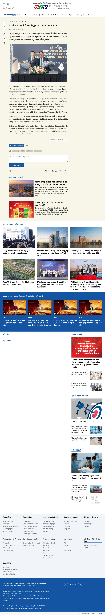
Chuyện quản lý (48, 529)
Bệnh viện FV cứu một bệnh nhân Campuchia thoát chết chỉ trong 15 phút (86, 477)
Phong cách (6, 543)
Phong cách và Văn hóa (85, 15)
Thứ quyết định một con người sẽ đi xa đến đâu (79, 439)
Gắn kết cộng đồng (29, 545)
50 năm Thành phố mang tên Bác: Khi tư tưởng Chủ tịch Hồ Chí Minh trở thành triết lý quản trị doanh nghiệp (85, 363)
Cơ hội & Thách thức (70, 521)
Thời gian (55, 171)
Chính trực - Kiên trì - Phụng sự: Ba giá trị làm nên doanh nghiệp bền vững (39, 322)
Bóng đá (46, 550)
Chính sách (87, 521)
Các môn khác (47, 558)
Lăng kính (67, 529)
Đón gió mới (6, 567)
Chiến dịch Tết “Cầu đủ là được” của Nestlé (50, 203)
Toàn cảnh (20, 15)
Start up (66, 524)
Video (16, 296)
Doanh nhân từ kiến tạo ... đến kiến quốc (11, 570)
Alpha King (16, 151)
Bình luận (6, 524)
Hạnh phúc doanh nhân (30, 524)
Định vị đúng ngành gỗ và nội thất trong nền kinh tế (79, 373)
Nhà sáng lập (27, 521)
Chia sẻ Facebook (17, 145)
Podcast (22, 296)
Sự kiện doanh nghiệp (31, 539)
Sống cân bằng (49, 539)
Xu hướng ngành (8, 529)
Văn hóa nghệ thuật (90, 545)
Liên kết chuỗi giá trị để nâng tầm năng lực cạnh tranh (79, 385)
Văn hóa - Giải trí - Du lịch (92, 540)
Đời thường (76, 450)
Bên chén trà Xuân (9, 574)
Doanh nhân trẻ (28, 531)
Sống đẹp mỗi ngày (49, 543)
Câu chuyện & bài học (30, 533)
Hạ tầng (86, 526)
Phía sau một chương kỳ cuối (83, 421)
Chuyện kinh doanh (54, 15)
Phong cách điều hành (30, 526)
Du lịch (86, 547)
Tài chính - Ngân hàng (69, 15)
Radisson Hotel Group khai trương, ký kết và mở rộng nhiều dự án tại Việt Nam (52, 252)
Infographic (39, 296)
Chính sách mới (8, 521)
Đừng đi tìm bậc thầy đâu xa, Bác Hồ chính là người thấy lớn (65, 322)
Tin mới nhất (10, 8)
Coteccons (37, 151)
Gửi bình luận (17, 165)
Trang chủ (12, 21)
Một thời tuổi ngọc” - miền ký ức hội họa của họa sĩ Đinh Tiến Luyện (79, 499)
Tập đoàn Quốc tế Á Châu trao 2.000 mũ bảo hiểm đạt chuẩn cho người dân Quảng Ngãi (79, 488)
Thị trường (67, 526)
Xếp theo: (48, 171)
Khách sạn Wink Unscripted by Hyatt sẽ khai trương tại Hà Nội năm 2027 (85, 251)
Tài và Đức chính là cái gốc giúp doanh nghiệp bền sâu (90, 322)
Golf (44, 553)
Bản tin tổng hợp (8, 531)
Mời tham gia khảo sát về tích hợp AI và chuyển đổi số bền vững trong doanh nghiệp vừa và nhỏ (79, 429)
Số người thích (63, 171)
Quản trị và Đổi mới (40, 15)
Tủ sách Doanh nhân (9, 545)
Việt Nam (29, 151)
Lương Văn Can (8, 550)
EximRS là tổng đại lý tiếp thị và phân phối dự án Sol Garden (18, 283)
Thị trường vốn (88, 524)
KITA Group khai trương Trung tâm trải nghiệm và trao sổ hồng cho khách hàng (51, 284)
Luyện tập (46, 548)
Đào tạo (45, 531)
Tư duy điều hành (48, 521)
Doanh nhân (29, 15)
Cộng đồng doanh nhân (10, 526)
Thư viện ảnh (30, 296)
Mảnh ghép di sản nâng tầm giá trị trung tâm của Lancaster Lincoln (51, 183)
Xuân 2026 (7, 563)
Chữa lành (46, 545)
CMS (85, 613)
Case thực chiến (48, 526)
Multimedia (8, 296)
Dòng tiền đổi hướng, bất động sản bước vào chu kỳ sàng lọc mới (17, 251)
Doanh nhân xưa (28, 529)
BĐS (22, 151)
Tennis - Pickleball (49, 555)
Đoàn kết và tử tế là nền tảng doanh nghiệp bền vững (14, 322)
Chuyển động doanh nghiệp (32, 543)
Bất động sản (22, 21)
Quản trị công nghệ (49, 524)
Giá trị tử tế (6, 548)
